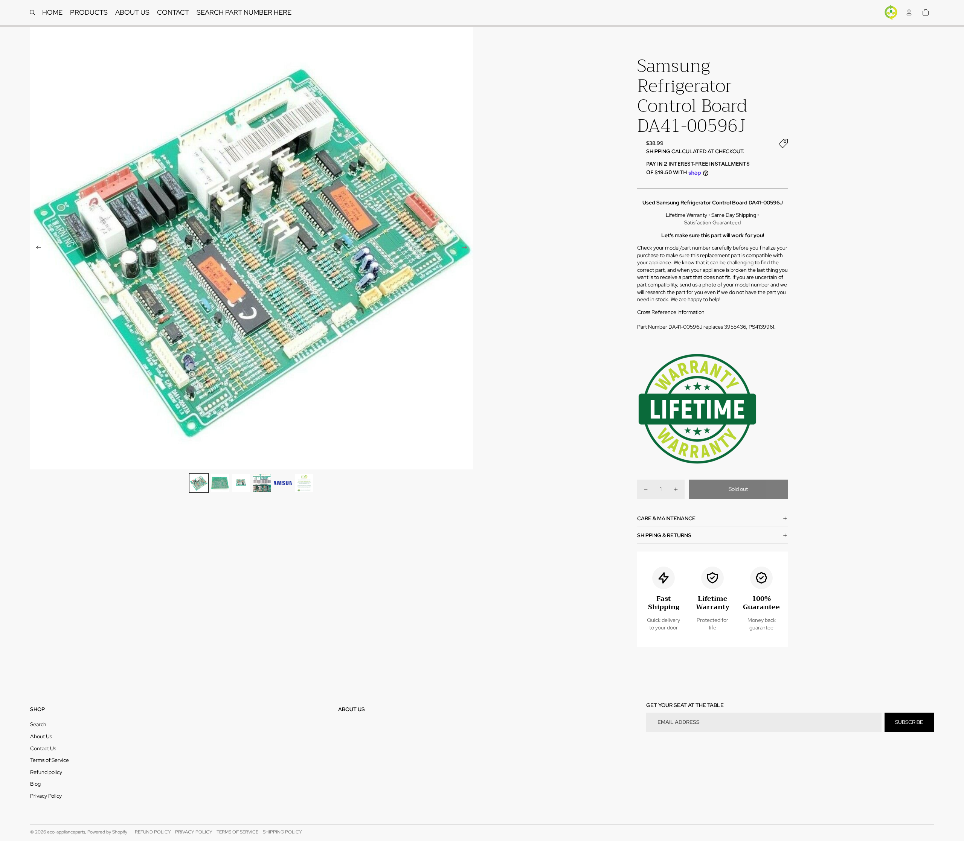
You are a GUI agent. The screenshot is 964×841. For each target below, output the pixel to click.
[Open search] (32, 12)
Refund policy (46, 772)
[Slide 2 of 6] (220, 483)
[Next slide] (467, 248)
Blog (35, 783)
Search (38, 724)
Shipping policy (282, 832)
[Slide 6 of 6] (304, 483)
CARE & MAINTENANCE (666, 518)
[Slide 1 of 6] (199, 483)
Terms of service (237, 832)
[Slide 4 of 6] (262, 483)
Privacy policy (193, 832)
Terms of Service (49, 760)
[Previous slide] (36, 248)
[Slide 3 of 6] (241, 483)
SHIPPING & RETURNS (664, 535)
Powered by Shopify (107, 832)
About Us (41, 736)
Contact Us (43, 748)
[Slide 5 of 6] (283, 483)
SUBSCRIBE (909, 722)
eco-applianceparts (66, 832)
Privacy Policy (46, 795)
